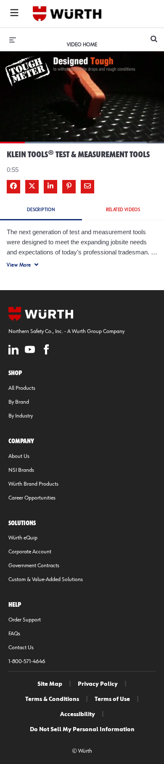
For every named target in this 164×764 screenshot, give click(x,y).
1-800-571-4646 (26, 661)
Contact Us (21, 647)
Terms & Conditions (52, 699)
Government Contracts (33, 565)
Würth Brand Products (33, 484)
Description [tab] (41, 209)
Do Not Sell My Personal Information (82, 729)
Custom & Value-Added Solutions (45, 579)
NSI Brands (21, 470)
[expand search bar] (154, 35)
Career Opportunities (32, 498)
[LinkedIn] (13, 350)
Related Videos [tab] (123, 209)
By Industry (20, 416)
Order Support (24, 620)
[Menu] (14, 14)
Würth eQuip (22, 538)
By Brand (18, 402)
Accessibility (77, 714)
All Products (21, 388)
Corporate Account (29, 552)
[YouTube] (30, 350)
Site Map (49, 684)
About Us (18, 456)
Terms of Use (112, 699)
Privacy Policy (98, 684)
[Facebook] (46, 350)
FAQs (14, 634)
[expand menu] (13, 39)
